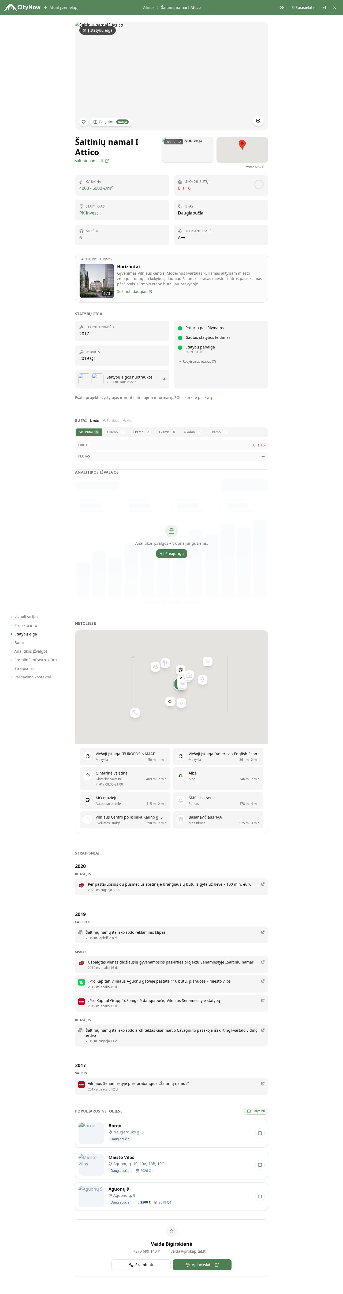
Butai (19, 642)
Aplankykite (202, 1264)
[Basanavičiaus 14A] (165, 663)
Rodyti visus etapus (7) (199, 361)
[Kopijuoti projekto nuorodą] (281, 7)
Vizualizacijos (26, 616)
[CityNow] (22, 7)
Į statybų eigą (100, 30)
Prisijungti (174, 553)
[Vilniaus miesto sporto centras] (135, 712)
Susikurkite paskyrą (194, 397)
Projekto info (25, 625)
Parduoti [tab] (113, 421)
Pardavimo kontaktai (32, 676)
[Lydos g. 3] (189, 675)
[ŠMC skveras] (202, 680)
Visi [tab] (129, 421)
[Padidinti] (258, 120)
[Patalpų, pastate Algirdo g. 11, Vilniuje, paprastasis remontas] (155, 666)
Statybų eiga (25, 634)
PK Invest (88, 213)
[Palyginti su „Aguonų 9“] (260, 1196)
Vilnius (149, 7)
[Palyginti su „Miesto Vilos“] (260, 1165)
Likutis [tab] (94, 421)
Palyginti (113, 121)
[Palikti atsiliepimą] (323, 7)
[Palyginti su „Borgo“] (260, 1133)
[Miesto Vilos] (182, 683)
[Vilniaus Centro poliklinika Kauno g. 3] (181, 703)
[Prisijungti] (334, 7)
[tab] (89, 432)
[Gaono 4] (207, 661)
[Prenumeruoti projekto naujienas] (83, 122)
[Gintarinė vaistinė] (170, 701)
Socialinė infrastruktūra (35, 659)
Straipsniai (24, 668)
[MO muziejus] (180, 670)
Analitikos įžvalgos (30, 651)
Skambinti (144, 1264)
